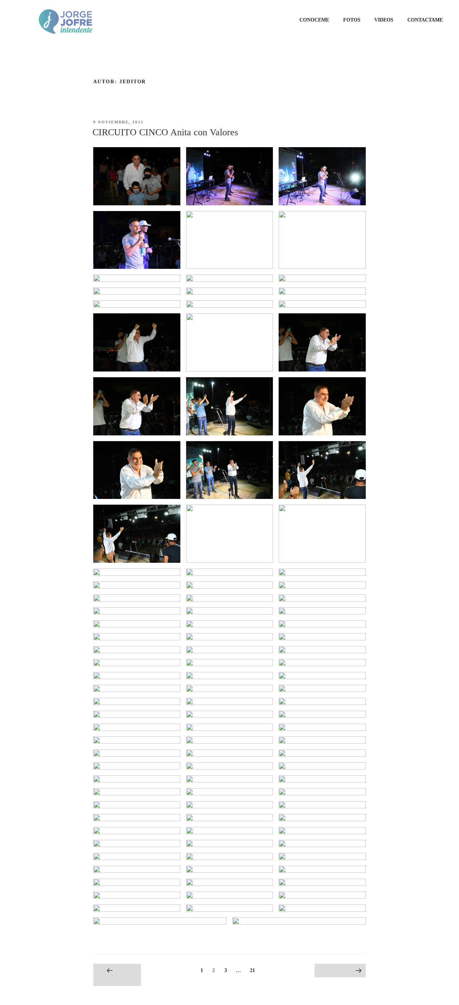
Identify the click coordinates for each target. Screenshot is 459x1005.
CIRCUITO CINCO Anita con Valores (165, 132)
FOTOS (351, 20)
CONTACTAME (425, 20)
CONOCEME (314, 20)
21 (254, 970)
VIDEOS (383, 20)
